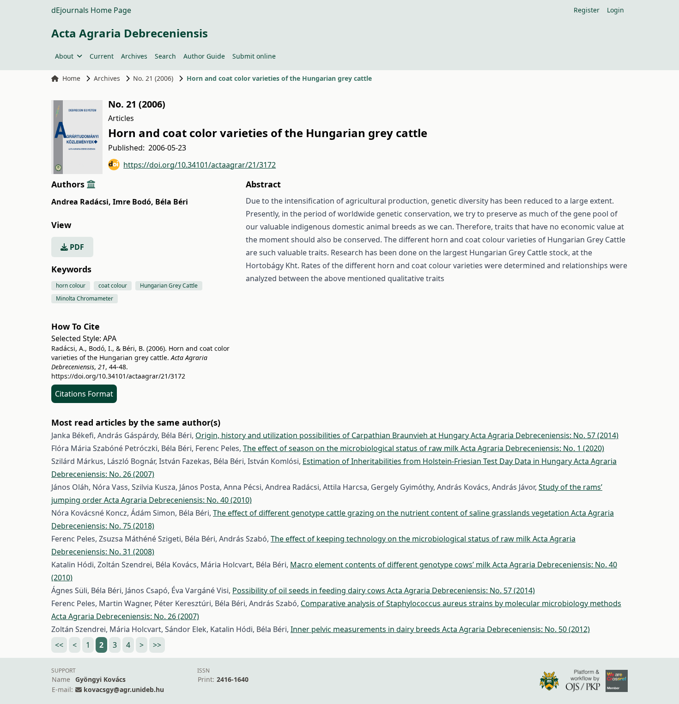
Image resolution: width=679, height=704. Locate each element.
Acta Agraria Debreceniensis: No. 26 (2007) (125, 616)
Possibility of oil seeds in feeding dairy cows (309, 590)
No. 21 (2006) (153, 78)
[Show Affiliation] (91, 184)
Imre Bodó (133, 202)
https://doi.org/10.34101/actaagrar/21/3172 (199, 165)
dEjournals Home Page (91, 10)
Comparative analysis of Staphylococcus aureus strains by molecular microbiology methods (461, 603)
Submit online (254, 56)
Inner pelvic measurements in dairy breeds (366, 629)
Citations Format (84, 394)
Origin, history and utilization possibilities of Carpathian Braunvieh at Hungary (333, 435)
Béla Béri (171, 202)
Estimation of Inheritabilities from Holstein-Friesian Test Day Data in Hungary (438, 461)
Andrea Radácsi (81, 202)
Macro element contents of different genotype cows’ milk (391, 565)
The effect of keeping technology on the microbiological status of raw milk (402, 539)
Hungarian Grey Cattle (169, 285)
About (64, 56)
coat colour (112, 285)
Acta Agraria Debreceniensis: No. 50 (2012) (516, 629)
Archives (134, 56)
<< (59, 645)
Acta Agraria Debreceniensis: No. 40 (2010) (178, 500)
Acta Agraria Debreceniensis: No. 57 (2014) (544, 435)
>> (157, 645)
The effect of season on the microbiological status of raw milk (352, 448)
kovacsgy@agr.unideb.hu (124, 689)
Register (587, 10)
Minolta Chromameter (84, 298)
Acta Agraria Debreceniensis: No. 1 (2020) (532, 448)
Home (71, 78)
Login (615, 10)
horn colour (70, 285)
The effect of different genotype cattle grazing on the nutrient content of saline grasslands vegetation (392, 513)
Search (165, 56)
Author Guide (204, 56)
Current (102, 56)
